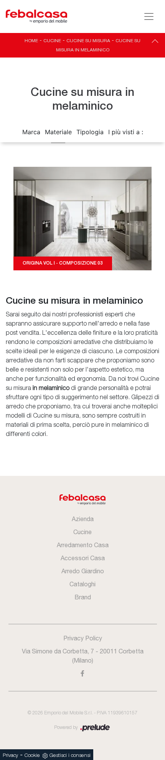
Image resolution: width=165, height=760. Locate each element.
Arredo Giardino (82, 571)
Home (31, 40)
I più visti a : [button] (125, 132)
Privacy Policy (82, 638)
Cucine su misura (88, 40)
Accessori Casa (83, 557)
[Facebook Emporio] (82, 673)
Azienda (83, 518)
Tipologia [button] (90, 132)
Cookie (32, 755)
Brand (82, 597)
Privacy (10, 755)
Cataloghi (82, 584)
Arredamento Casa (83, 544)
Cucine (52, 40)
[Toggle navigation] (149, 16)
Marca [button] (31, 132)
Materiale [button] (58, 132)
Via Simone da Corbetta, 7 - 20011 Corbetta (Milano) (83, 656)
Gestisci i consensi (70, 755)
